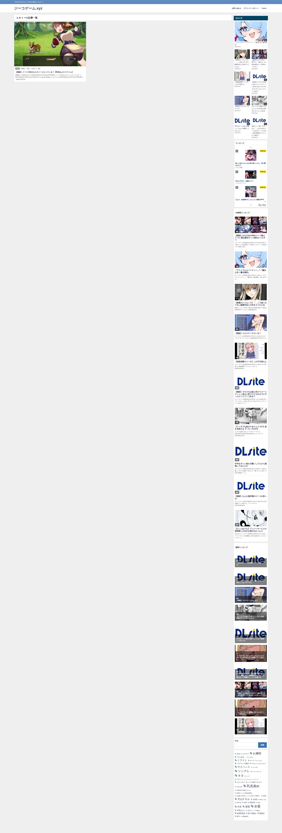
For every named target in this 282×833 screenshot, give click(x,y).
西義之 (262, 813)
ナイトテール (256, 771)
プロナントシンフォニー (244, 779)
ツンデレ (244, 771)
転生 (238, 816)
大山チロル (243, 799)
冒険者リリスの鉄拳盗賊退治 (244, 793)
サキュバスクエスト (259, 763)
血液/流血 (241, 813)
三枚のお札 (239, 786)
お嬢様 (257, 753)
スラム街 (255, 767)
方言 (239, 807)
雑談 (17, 68)
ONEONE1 (239, 184)
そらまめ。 (241, 757)
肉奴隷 (258, 810)
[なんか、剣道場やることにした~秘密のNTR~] (251, 155)
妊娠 (245, 802)
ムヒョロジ (241, 782)
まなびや (250, 757)
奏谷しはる (263, 799)
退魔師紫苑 (245, 816)
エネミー (34, 68)
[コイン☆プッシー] (251, 193)
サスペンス (243, 767)
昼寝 (247, 806)
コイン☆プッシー (241, 200)
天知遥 (255, 799)
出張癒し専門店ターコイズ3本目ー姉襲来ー (248, 796)
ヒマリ (248, 776)
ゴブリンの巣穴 (243, 763)
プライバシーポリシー (251, 8)
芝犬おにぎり (239, 165)
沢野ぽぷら (241, 810)
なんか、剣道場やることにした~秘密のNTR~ (250, 163)
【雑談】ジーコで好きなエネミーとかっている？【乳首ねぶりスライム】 (44, 72)
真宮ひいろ (251, 810)
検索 (236, 741)
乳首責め (253, 786)
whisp (238, 754)
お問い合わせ (236, 8)
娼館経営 (252, 802)
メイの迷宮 (252, 782)
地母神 (264, 796)
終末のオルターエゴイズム (244, 182)
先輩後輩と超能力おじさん (243, 790)
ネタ (28, 68)
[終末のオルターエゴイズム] (251, 174)
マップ (257, 779)
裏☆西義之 (252, 813)
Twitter (264, 8)
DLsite (23, 68)
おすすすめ (246, 754)
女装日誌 (238, 802)
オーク (252, 760)
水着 (257, 806)
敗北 (259, 802)
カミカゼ (259, 760)
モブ (260, 782)
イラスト (242, 760)
